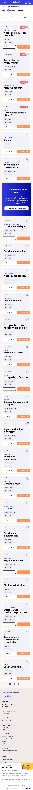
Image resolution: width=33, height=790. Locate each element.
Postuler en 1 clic (23, 47)
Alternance (5, 723)
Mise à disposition (6, 720)
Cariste (4, 741)
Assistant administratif (8, 739)
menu (5, 2)
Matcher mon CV (6, 709)
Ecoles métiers (6, 725)
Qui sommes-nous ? (7, 759)
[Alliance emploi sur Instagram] (11, 696)
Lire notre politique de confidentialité (10, 783)
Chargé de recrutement (8, 746)
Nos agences (5, 762)
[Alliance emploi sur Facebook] (3, 696)
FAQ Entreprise (6, 730)
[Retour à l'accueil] (16, 2)
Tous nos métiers (6, 753)
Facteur (4, 743)
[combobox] (11, 17)
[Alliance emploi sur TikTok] (13, 696)
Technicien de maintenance (9, 750)
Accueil (4, 6)
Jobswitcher (5, 727)
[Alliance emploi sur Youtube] (5, 696)
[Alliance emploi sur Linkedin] (8, 696)
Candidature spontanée (8, 711)
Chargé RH (5, 748)
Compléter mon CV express (16, 208)
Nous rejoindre (6, 706)
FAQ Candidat (5, 714)
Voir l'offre (9, 47)
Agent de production (7, 736)
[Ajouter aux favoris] (28, 27)
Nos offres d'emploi (13, 6)
